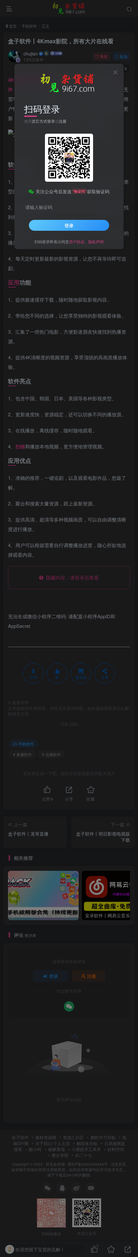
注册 (62, 121)
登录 (69, 225)
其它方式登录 (43, 121)
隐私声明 (96, 241)
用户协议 (76, 241)
